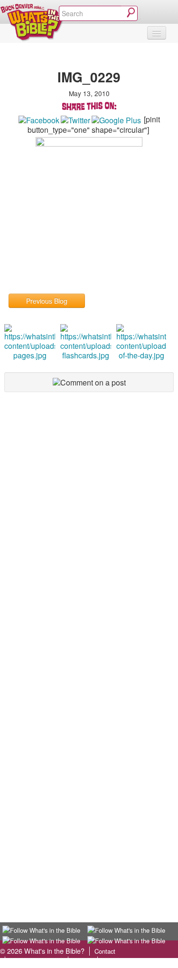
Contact (104, 951)
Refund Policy (121, 961)
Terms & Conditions (36, 961)
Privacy (83, 961)
